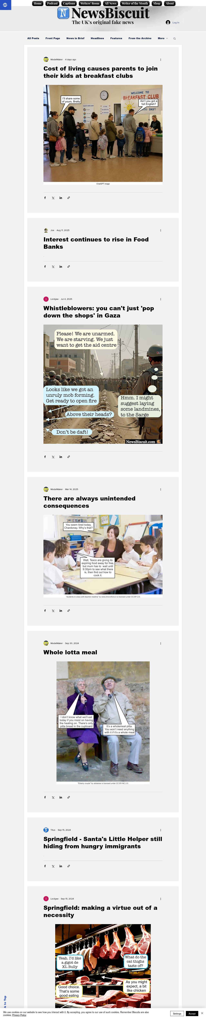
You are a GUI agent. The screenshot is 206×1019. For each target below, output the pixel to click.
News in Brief (75, 38)
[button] (174, 38)
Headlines (97, 38)
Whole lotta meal (70, 652)
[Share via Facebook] (45, 197)
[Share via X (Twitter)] (52, 197)
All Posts (33, 38)
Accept (192, 1013)
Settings (177, 1013)
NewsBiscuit (110, 12)
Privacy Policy (19, 1015)
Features (116, 38)
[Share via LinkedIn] (60, 197)
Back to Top (5, 1004)
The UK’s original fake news (103, 22)
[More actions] (161, 59)
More (161, 38)
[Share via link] (68, 197)
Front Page (53, 38)
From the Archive (140, 38)
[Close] (202, 1013)
